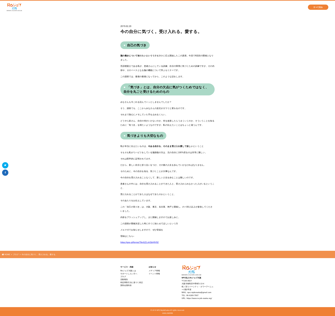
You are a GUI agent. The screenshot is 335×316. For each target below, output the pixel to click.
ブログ (231, 7)
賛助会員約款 (126, 285)
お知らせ (258, 7)
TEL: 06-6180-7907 (190, 295)
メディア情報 (154, 271)
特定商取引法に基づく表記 (131, 282)
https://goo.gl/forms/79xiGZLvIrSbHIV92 (139, 242)
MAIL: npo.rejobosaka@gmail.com (196, 292)
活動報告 (244, 7)
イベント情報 (154, 274)
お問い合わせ (296, 7)
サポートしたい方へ (213, 7)
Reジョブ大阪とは (276, 7)
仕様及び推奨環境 (167, 313)
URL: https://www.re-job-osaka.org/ (197, 298)
